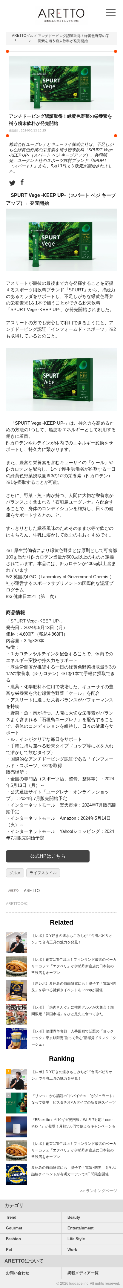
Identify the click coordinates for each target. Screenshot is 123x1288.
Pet (9, 1249)
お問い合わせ (17, 1273)
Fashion (13, 1239)
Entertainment (80, 1228)
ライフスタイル (43, 873)
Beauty (73, 1217)
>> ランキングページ (98, 1190)
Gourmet (14, 1228)
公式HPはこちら (48, 856)
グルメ (31, 36)
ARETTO (19, 35)
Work (72, 1249)
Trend (11, 1217)
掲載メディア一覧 (83, 1273)
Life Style (76, 1239)
